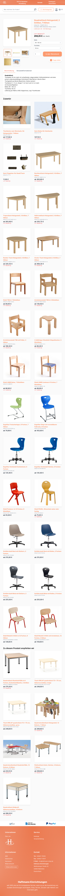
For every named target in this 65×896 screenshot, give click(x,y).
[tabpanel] (17, 33)
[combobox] (20, 9)
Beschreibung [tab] (9, 71)
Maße (35, 40)
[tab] (7, 53)
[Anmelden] (56, 9)
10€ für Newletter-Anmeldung (22, 2)
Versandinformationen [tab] (24, 71)
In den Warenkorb (52, 54)
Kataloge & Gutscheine (52, 2)
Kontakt (40, 2)
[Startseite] (18, 842)
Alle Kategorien (47, 9)
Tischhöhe (36, 45)
